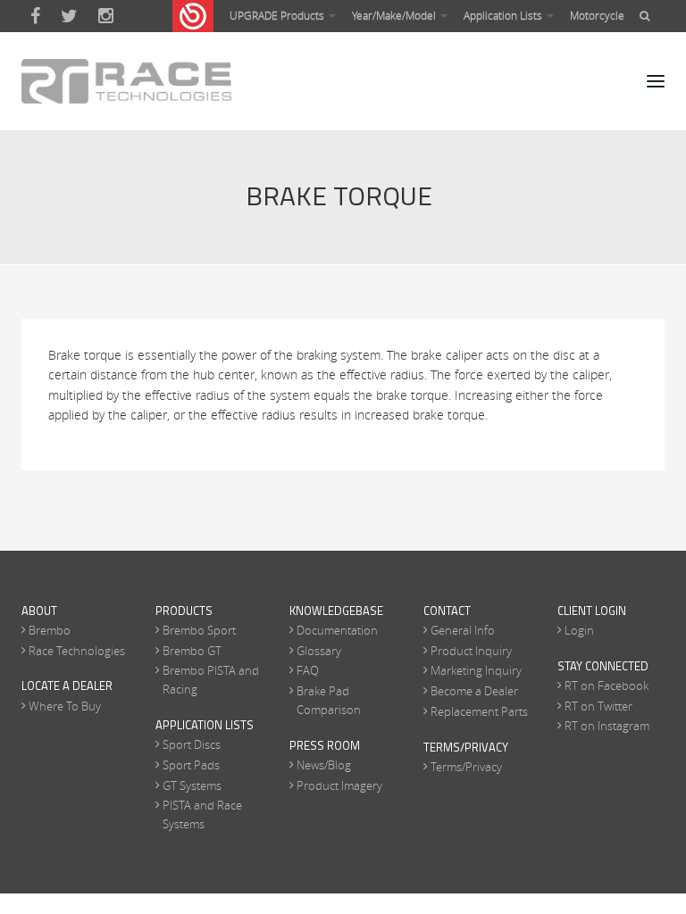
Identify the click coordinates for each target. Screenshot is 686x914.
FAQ (308, 670)
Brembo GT (192, 651)
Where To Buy (65, 706)
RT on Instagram (607, 726)
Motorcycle (597, 15)
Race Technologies (77, 651)
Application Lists (504, 15)
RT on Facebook (606, 685)
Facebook (35, 16)
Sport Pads (191, 765)
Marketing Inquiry (476, 670)
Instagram (105, 16)
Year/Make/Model (395, 15)
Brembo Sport (199, 630)
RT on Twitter (598, 706)
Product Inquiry (471, 651)
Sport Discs (192, 744)
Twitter (69, 16)
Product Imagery (339, 785)
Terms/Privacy (466, 767)
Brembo (50, 630)
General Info (463, 630)
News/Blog (324, 765)
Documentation (337, 630)
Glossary (319, 651)
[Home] (126, 81)
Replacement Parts (479, 711)
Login (579, 630)
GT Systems (192, 785)
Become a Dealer (474, 691)
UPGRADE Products (278, 15)
